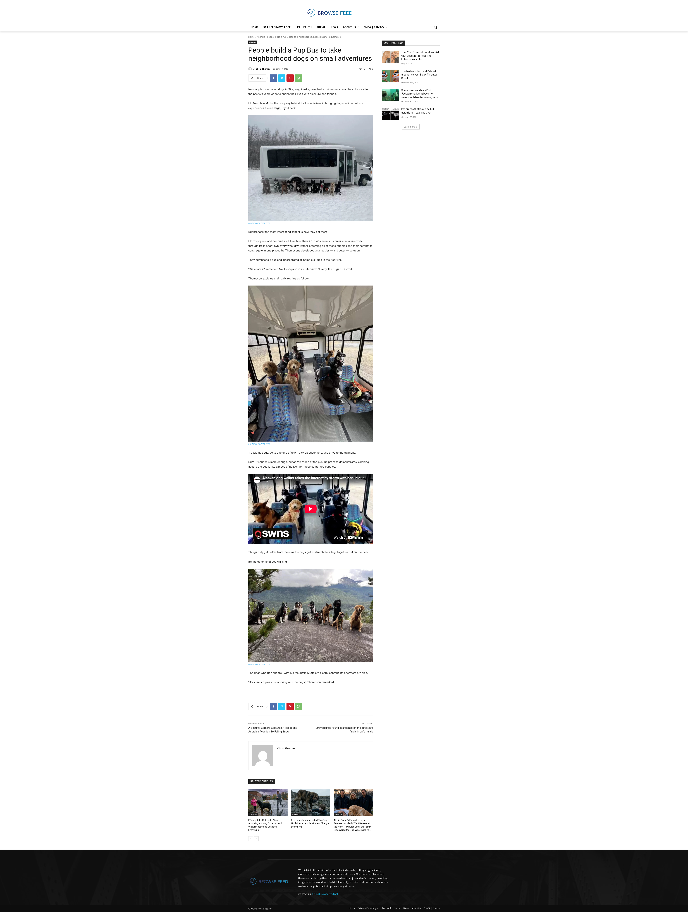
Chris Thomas (263, 68)
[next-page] (256, 838)
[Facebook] (273, 78)
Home (251, 36)
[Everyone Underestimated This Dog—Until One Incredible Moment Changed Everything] (310, 802)
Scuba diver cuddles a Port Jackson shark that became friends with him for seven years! (419, 94)
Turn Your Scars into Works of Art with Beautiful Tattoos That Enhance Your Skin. (420, 56)
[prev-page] (250, 838)
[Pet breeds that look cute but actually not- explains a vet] (390, 113)
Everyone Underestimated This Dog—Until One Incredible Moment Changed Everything (310, 823)
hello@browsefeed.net (325, 894)
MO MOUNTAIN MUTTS (259, 223)
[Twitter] (281, 78)
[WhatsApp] (298, 78)
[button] (435, 27)
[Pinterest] (290, 78)
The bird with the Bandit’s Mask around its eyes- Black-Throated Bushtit (419, 75)
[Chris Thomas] (250, 69)
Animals (261, 36)
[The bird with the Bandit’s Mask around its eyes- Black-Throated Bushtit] (390, 76)
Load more (409, 126)
